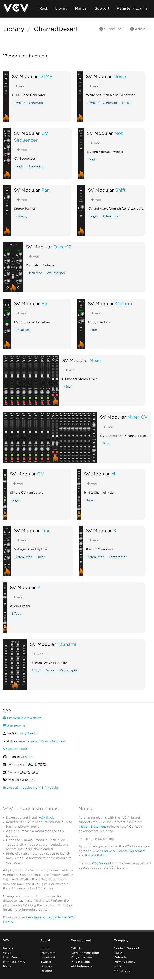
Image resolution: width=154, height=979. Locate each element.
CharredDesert (56, 28)
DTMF (46, 76)
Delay (49, 670)
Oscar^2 (62, 246)
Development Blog (85, 953)
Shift (120, 190)
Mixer (95, 360)
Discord (46, 971)
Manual (81, 8)
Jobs (117, 966)
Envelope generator (28, 103)
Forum (45, 948)
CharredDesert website (24, 718)
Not (118, 133)
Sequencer (36, 166)
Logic (19, 166)
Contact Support (126, 948)
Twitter (46, 962)
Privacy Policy (124, 962)
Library (61, 8)
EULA (118, 953)
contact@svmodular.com (47, 741)
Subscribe (112, 29)
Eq (44, 303)
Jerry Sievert (28, 733)
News (7, 966)
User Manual (12, 957)
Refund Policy (95, 855)
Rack (43, 8)
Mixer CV (137, 417)
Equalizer (22, 330)
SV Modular (25, 76)
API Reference (81, 966)
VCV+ (7, 953)
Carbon (123, 303)
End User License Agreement (124, 851)
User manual (15, 726)
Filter (93, 330)
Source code (17, 749)
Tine (46, 530)
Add (21, 86)
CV (40, 473)
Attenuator (110, 216)
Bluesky (46, 966)
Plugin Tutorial (82, 957)
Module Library (14, 962)
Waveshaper (56, 273)
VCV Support (101, 863)
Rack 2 (8, 948)
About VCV (122, 971)
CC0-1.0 (27, 757)
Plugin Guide (80, 962)
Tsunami (66, 644)
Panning (21, 216)
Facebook (48, 957)
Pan (45, 190)
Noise (119, 76)
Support (102, 8)
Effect (16, 613)
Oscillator (34, 273)
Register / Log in (132, 8)
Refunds (120, 957)
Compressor (117, 557)
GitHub (76, 948)
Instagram (48, 953)
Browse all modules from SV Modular (31, 787)
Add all (140, 29)
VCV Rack (46, 817)
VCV (6, 940)
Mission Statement (92, 826)
